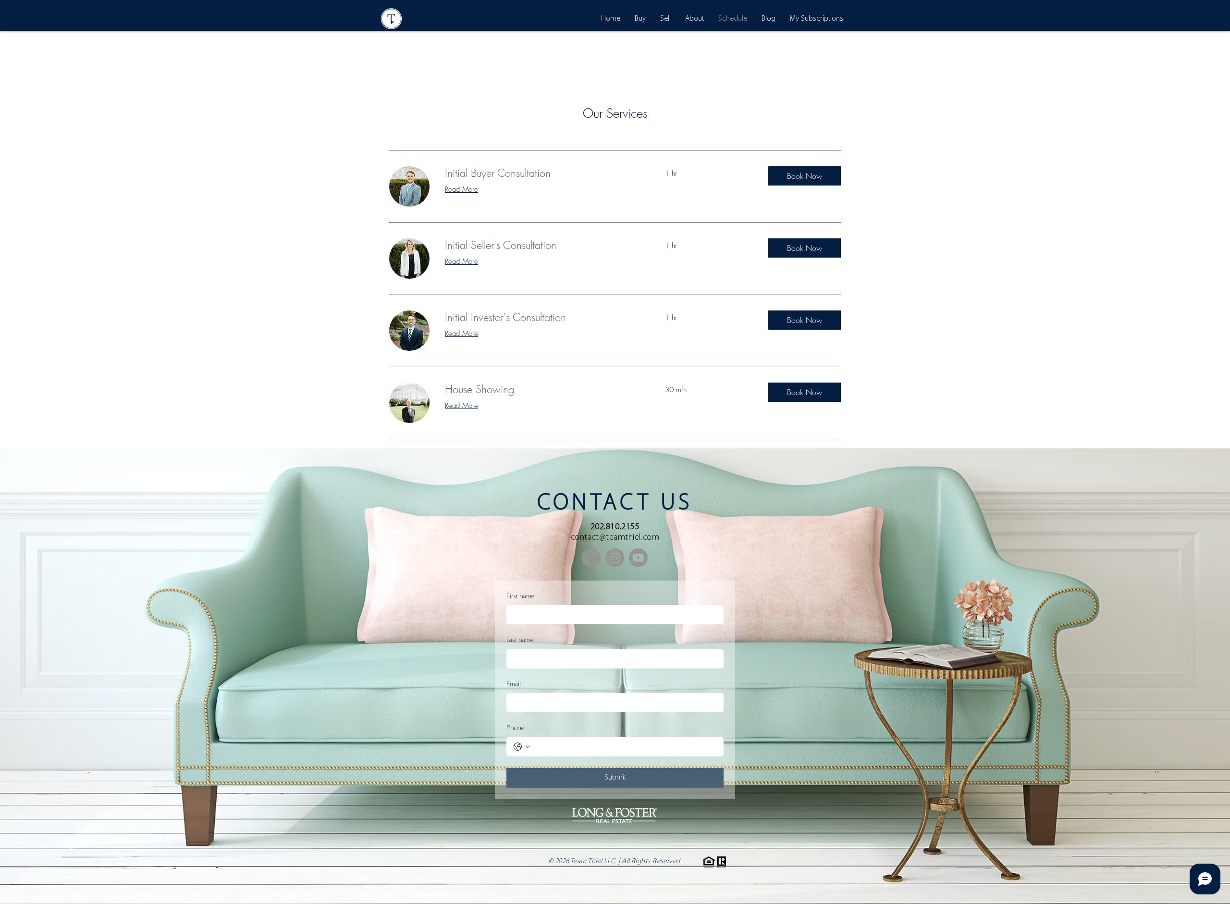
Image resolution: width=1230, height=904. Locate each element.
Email (513, 684)
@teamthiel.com (629, 537)
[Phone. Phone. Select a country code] (521, 747)
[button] (804, 176)
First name (520, 596)
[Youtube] (638, 557)
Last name (519, 640)
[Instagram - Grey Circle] (614, 557)
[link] (543, 173)
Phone (515, 728)
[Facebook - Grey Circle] (591, 557)
